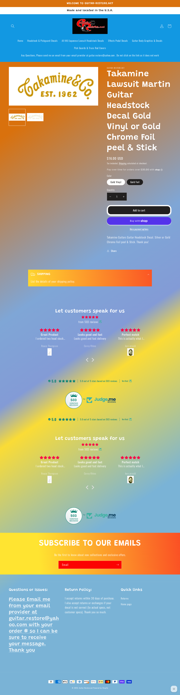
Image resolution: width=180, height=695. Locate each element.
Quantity (110, 190)
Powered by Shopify (100, 688)
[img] (90, 317)
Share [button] (114, 251)
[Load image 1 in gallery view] (17, 117)
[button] (13, 26)
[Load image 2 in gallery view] (35, 117)
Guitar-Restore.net (86, 688)
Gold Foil (135, 182)
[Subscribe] (118, 565)
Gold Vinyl (116, 182)
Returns (125, 598)
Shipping (123, 163)
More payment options (139, 229)
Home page (126, 604)
